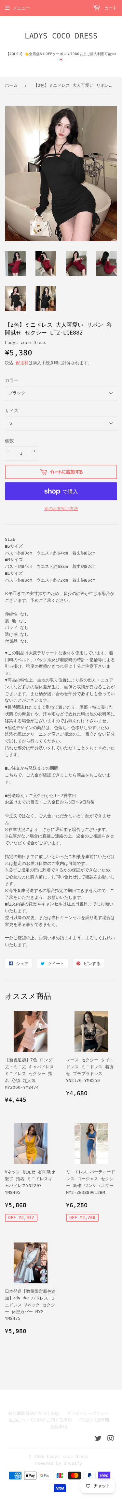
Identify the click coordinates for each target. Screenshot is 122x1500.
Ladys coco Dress (61, 36)
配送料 (22, 362)
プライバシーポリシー (88, 1413)
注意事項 (58, 1426)
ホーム (11, 85)
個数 (9, 440)
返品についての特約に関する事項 (40, 1419)
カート (109, 8)
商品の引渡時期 (94, 1419)
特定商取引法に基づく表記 (33, 1413)
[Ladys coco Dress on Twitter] (98, 1439)
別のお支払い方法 (61, 508)
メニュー (21, 8)
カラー (12, 380)
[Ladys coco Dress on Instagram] (110, 1439)
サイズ (12, 410)
